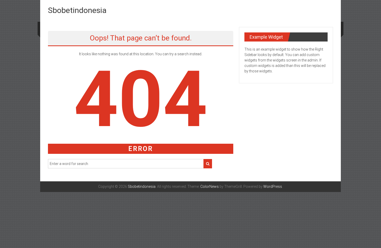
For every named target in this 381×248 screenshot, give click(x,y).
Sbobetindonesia (77, 10)
